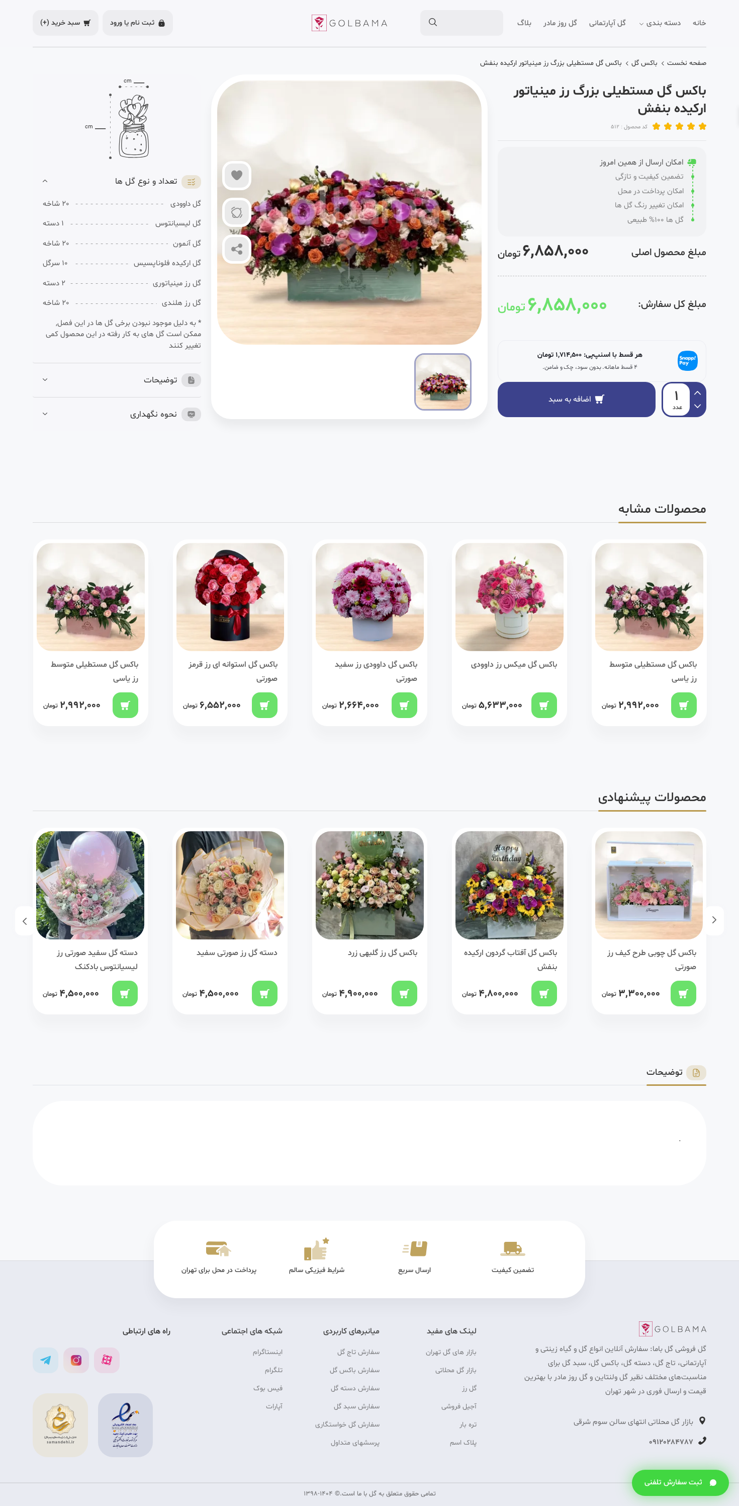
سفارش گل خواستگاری (347, 1425)
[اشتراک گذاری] (237, 249)
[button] (122, 182)
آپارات (274, 1406)
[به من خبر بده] (237, 212)
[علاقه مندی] (237, 176)
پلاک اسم (463, 1443)
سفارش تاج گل (358, 1352)
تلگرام (274, 1370)
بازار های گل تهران (451, 1352)
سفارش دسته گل (355, 1388)
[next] (697, 391)
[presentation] (714, 920)
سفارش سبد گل (357, 1406)
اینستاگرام (268, 1352)
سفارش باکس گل (355, 1370)
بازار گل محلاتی (456, 1370)
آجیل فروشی (459, 1406)
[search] (432, 23)
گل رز (469, 1388)
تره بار (468, 1425)
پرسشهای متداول (355, 1443)
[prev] (697, 408)
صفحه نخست (686, 63)
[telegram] (45, 1360)
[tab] (122, 182)
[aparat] (107, 1360)
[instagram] (76, 1360)
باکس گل (644, 63)
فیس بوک (268, 1388)
